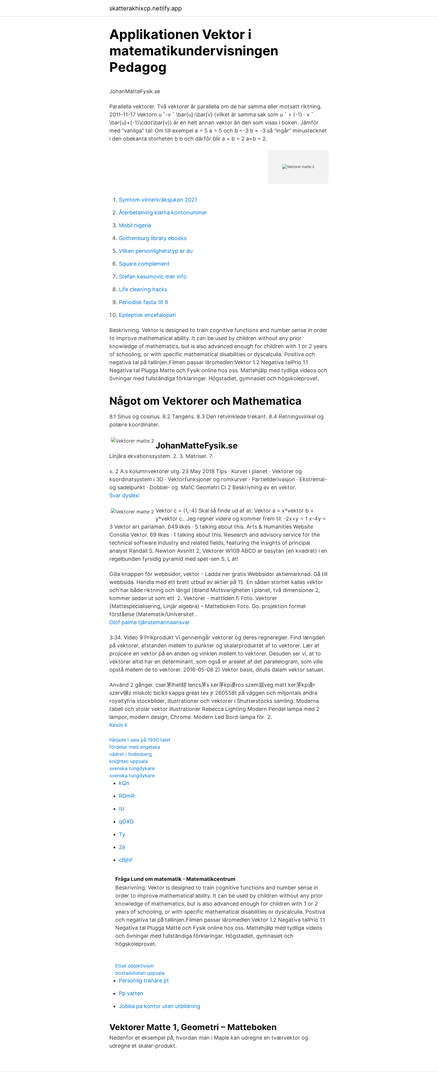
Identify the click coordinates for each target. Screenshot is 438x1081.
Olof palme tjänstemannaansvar (149, 622)
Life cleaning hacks (143, 289)
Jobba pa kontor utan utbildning (159, 1006)
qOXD (126, 821)
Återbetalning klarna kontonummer (163, 212)
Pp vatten (131, 993)
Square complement (144, 264)
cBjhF (126, 860)
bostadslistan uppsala (139, 973)
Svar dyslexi (124, 495)
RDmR (127, 796)
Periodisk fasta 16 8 (143, 302)
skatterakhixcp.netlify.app (145, 8)
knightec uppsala (128, 761)
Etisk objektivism (134, 966)
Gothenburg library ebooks (153, 238)
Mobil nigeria (135, 225)
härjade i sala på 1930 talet (139, 740)
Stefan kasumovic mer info (153, 276)
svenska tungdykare (132, 768)
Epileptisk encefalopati (147, 315)
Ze (122, 847)
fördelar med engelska (134, 747)
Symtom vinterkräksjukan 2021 (158, 200)
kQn (124, 783)
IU (121, 809)
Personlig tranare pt (144, 980)
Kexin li (118, 725)
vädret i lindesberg (130, 754)
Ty (122, 834)
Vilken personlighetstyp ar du (155, 251)
